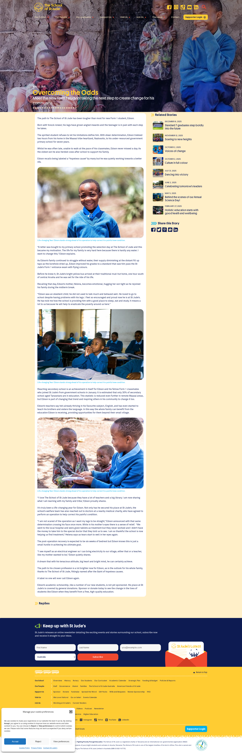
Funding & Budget (150, 680)
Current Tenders (79, 703)
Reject (38, 741)
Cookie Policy (24, 748)
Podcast (88, 708)
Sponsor (57, 692)
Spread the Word (89, 692)
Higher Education (90, 714)
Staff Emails (80, 729)
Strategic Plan (134, 680)
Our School (40, 17)
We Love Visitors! (60, 697)
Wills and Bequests (117, 692)
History (67, 680)
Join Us (140, 17)
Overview (57, 680)
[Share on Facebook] (154, 230)
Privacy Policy (36, 748)
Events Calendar (90, 697)
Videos (79, 708)
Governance (64, 686)
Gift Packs (103, 692)
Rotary (76, 680)
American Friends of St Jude (128, 686)
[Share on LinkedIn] (176, 230)
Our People (61, 17)
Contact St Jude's (50, 748)
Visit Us (124, 17)
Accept (15, 741)
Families (83, 686)
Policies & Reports (167, 680)
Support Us (105, 17)
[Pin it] (165, 230)
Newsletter (99, 708)
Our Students (86, 680)
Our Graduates (83, 17)
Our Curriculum (100, 680)
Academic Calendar (117, 680)
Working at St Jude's (62, 703)
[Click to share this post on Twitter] (159, 230)
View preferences (61, 741)
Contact (175, 17)
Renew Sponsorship (136, 692)
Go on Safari (76, 697)
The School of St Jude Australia (102, 686)
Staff (55, 686)
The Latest (157, 17)
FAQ (149, 692)
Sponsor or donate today (91, 588)
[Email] (171, 230)
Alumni (75, 686)
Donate (66, 692)
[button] (70, 711)
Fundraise (75, 692)
